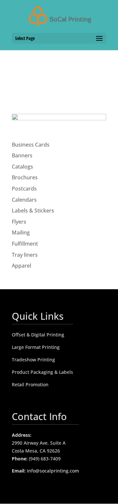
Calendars (24, 199)
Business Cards (30, 144)
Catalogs (22, 166)
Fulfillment (25, 243)
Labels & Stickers (33, 210)
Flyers (19, 221)
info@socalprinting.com (53, 471)
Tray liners (25, 254)
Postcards (24, 188)
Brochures (25, 177)
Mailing (21, 232)
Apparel (21, 265)
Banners (22, 155)
